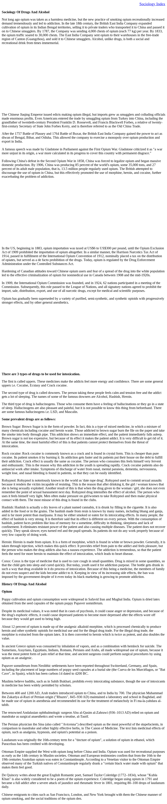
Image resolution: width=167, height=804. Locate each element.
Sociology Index (152, 4)
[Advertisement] (83, 78)
